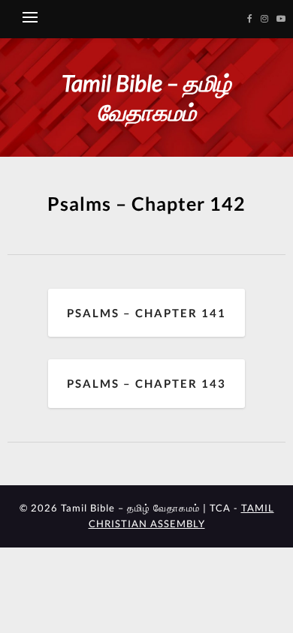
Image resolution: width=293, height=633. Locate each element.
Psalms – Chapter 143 (146, 383)
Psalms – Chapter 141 (146, 313)
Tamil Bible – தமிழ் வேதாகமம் (146, 97)
